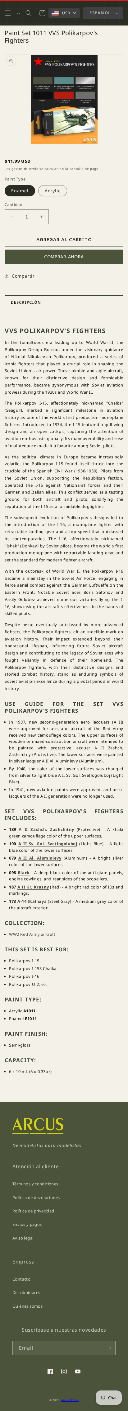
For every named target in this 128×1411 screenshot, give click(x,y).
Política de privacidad (33, 1211)
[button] (8, 13)
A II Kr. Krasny (33, 887)
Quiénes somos (27, 1306)
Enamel (20, 191)
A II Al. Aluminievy (40, 858)
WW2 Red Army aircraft (32, 934)
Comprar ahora (64, 257)
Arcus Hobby (70, 1400)
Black (24, 872)
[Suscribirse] (108, 1348)
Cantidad (13, 204)
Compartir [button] (23, 276)
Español (100, 13)
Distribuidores (26, 1292)
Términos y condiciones (35, 1184)
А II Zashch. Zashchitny (46, 829)
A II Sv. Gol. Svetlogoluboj (47, 843)
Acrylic (53, 191)
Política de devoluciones (36, 1197)
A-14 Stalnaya (32, 901)
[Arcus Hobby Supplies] (37, 1132)
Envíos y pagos (27, 1224)
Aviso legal (22, 1238)
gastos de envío (25, 168)
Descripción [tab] (26, 302)
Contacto (21, 1279)
